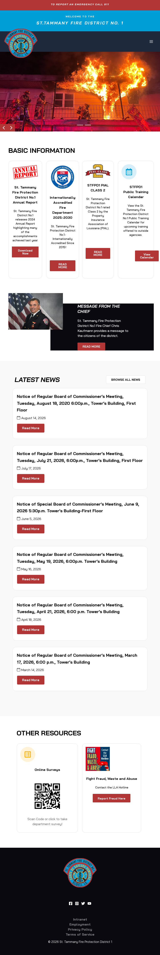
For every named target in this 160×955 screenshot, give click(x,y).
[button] (4, 128)
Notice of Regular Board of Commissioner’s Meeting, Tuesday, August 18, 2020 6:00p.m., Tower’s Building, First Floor (76, 403)
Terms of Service (80, 934)
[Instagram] (77, 903)
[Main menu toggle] (151, 41)
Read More (30, 428)
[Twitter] (83, 903)
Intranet (80, 919)
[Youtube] (89, 903)
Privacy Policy (80, 929)
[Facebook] (70, 903)
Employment (80, 924)
